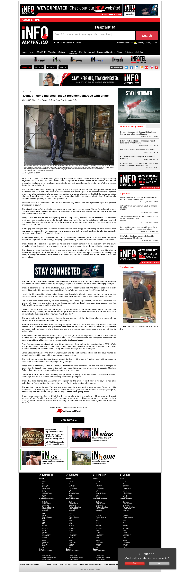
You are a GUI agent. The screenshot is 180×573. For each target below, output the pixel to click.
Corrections (46, 488)
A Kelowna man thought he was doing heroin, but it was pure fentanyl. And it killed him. (139, 164)
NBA (43, 520)
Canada (45, 487)
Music (44, 546)
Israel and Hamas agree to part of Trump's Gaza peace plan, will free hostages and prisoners (138, 228)
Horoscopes (46, 534)
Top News (45, 492)
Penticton (51, 67)
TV (43, 547)
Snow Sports (46, 509)
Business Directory (106, 52)
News (31, 52)
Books (44, 540)
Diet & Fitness (47, 529)
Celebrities (45, 542)
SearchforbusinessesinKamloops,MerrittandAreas (83, 34)
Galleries (45, 502)
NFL (43, 522)
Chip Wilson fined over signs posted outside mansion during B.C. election (137, 237)
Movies (44, 544)
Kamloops (26, 67)
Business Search (45, 551)
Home (24, 52)
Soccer (44, 525)
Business (45, 485)
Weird (44, 497)
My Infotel (139, 52)
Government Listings (49, 557)
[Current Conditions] (135, 43)
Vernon (63, 67)
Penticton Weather (100, 498)
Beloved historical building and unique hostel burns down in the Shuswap (137, 142)
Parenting (45, 535)
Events (82, 52)
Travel (44, 537)
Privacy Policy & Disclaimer (115, 564)
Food (44, 530)
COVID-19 (41, 52)
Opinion (61, 52)
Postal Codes (46, 559)
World (44, 495)
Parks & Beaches (48, 507)
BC (43, 483)
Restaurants (46, 556)
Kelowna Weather (72, 498)
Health (44, 532)
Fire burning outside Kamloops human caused (138, 150)
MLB (43, 519)
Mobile (98, 569)
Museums (45, 505)
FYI (43, 490)
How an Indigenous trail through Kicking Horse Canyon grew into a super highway (138, 133)
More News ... (68, 420)
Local (44, 482)
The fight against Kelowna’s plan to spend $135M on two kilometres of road (139, 217)
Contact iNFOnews (79, 564)
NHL (43, 524)
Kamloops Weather (46, 498)
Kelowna (39, 67)
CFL (43, 514)
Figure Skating (47, 517)
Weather (52, 52)
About (119, 52)
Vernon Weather (126, 498)
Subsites (129, 52)
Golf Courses (46, 503)
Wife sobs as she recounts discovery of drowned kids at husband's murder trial (138, 198)
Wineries (45, 510)
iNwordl (91, 52)
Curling (44, 515)
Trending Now (47, 493)
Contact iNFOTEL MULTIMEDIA (58, 564)
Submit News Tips (95, 564)
